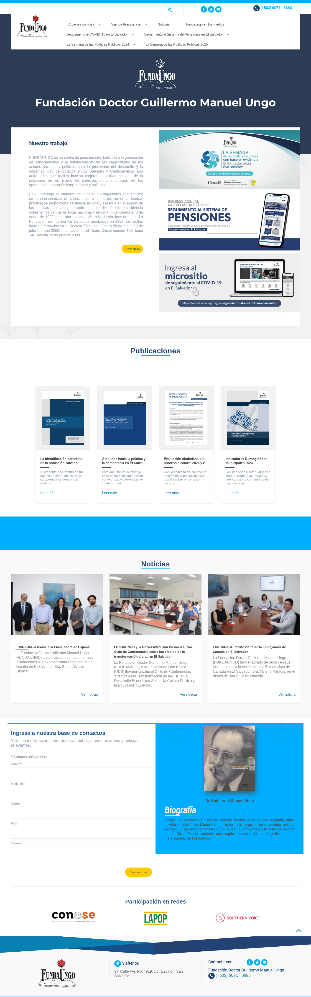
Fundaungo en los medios (205, 24)
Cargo (15, 803)
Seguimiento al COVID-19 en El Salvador (97, 34)
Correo (16, 843)
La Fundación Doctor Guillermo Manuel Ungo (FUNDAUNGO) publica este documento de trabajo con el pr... (247, 477)
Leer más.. (48, 493)
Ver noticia (89, 694)
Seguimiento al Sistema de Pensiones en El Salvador (183, 34)
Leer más (132, 249)
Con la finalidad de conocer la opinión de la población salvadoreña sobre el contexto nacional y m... (185, 477)
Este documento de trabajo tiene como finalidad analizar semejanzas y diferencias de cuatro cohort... (122, 477)
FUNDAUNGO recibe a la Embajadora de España (52, 647)
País (14, 823)
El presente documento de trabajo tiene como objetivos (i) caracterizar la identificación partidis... (62, 477)
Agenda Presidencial (126, 24)
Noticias (164, 24)
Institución (18, 783)
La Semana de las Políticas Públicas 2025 (176, 44)
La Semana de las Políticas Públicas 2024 (98, 44)
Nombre (17, 764)
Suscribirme (138, 872)
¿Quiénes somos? (80, 24)
